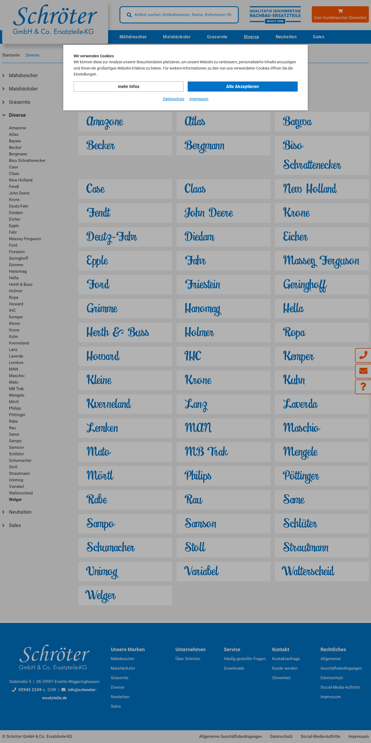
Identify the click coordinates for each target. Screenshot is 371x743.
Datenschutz (173, 99)
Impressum (198, 99)
